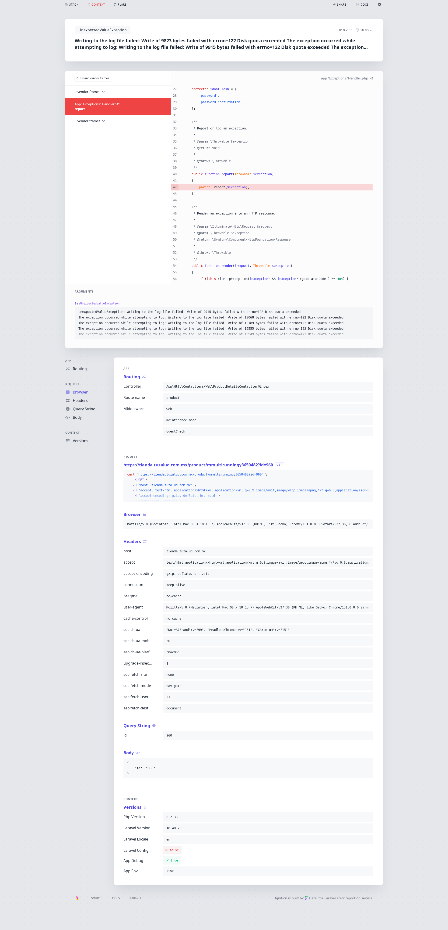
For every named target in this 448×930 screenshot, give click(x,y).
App (68, 361)
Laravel (135, 898)
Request (72, 384)
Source (96, 898)
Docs (116, 898)
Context (72, 433)
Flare (313, 898)
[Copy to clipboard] (368, 312)
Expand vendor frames (94, 78)
